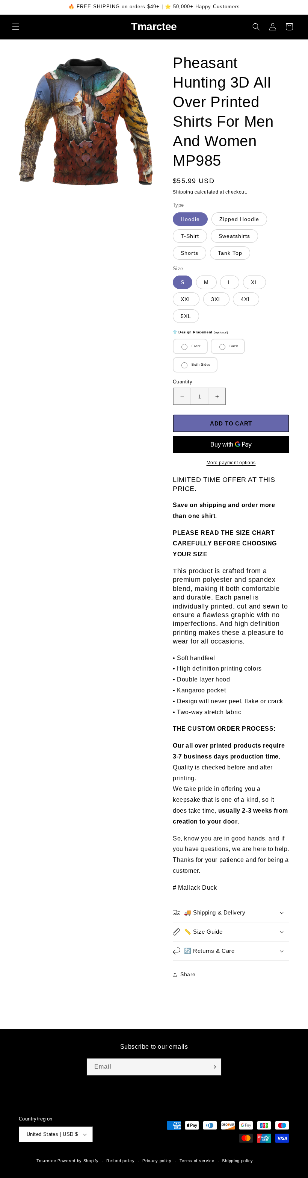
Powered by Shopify (78, 1160)
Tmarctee (46, 1160)
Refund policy (120, 1160)
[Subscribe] (213, 1067)
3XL (216, 299)
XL (254, 282)
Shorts (189, 253)
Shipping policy (237, 1160)
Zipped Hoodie (239, 219)
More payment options (231, 462)
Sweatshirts (234, 236)
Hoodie (190, 219)
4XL (246, 299)
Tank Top (230, 253)
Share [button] (188, 974)
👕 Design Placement (200, 332)
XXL (186, 299)
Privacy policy (157, 1160)
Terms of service (197, 1160)
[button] (16, 26)
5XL (186, 316)
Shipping (183, 192)
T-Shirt (190, 236)
